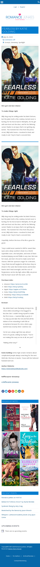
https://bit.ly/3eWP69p (17, 292)
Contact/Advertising (20, 561)
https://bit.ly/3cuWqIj (15, 297)
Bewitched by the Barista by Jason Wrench (16, 510)
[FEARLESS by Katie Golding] (20, 74)
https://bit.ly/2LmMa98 (20, 295)
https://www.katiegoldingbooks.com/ (15, 369)
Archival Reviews (28, 556)
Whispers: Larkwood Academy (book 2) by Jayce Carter (18, 516)
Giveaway (14, 42)
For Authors (16, 556)
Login (15, 7)
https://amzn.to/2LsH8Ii (19, 284)
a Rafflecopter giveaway (10, 382)
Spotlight (22, 42)
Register (22, 7)
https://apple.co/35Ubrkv (18, 289)
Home (8, 556)
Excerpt (7, 42)
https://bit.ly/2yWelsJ (15, 287)
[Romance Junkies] (20, 16)
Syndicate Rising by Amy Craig (12, 506)
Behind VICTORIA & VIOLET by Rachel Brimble (18, 502)
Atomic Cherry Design (14, 549)
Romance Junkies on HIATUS (12, 497)
